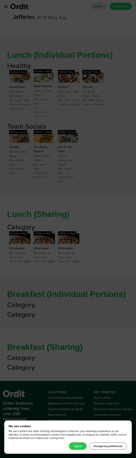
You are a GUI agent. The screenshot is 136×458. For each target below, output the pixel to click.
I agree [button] (78, 446)
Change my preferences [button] (108, 446)
